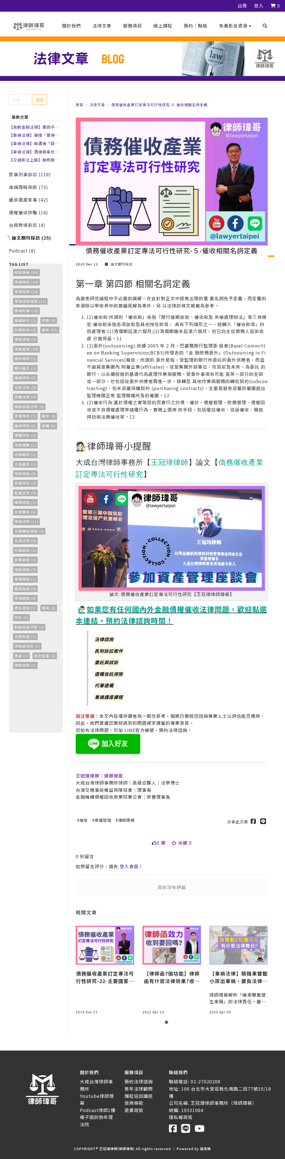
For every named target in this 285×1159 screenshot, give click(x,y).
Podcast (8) (22, 250)
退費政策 (133, 1110)
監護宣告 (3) (25, 492)
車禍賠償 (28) (26, 291)
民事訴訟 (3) (25, 559)
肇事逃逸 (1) (25, 502)
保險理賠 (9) (25, 473)
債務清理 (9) (25, 339)
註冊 (242, 5)
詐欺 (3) (49, 320)
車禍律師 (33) (26, 282)
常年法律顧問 (138, 1088)
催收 (84, 820)
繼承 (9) (49, 416)
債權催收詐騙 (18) (28, 212)
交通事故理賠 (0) (29, 531)
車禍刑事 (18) (26, 310)
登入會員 (129, 866)
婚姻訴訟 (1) (25, 320)
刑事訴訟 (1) (25, 550)
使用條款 (133, 1103)
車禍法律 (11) (26, 521)
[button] (235, 25)
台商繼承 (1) (25, 454)
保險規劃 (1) (25, 445)
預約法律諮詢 (138, 1081)
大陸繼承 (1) (25, 464)
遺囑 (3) (49, 425)
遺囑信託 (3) (25, 435)
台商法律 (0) (25, 387)
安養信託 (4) (25, 483)
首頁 (79, 104)
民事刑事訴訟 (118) (30, 174)
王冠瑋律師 (169, 462)
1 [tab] (167, 1023)
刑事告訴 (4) (25, 329)
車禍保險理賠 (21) (30, 301)
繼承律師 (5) (25, 425)
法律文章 (97, 104)
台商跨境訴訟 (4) (27, 225)
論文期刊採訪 (121, 264)
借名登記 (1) (25, 607)
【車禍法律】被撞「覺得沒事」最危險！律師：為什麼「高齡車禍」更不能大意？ (34, 135)
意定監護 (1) (45, 655)
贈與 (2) (49, 607)
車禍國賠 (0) (25, 598)
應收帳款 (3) (25, 358)
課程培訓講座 (138, 1096)
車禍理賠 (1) (25, 579)
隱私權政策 (181, 1117)
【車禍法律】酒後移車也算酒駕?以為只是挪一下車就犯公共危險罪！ (35, 152)
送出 (39, 99)
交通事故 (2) (25, 512)
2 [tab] (176, 1023)
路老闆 (205, 1148)
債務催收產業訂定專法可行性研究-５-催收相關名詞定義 (159, 104)
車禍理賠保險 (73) (28, 187)
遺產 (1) (21, 655)
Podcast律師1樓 (98, 1110)
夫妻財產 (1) (25, 636)
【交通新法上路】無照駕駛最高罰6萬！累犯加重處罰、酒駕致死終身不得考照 (35, 160)
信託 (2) (21, 617)
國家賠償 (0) (25, 588)
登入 (259, 5)
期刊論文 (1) (25, 368)
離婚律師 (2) (25, 377)
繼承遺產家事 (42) (28, 199)
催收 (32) (50, 329)
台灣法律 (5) (25, 540)
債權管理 (103, 820)
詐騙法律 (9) (25, 396)
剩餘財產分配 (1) (29, 627)
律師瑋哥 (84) (26, 272)
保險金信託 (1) (27, 646)
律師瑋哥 (126, 820)
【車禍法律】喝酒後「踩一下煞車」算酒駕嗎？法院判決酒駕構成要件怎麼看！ (34, 143)
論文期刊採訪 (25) (31, 237)
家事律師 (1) (25, 416)
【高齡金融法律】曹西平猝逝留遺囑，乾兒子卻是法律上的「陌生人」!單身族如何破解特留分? (34, 127)
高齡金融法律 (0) (29, 406)
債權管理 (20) (26, 349)
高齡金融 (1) (25, 665)
